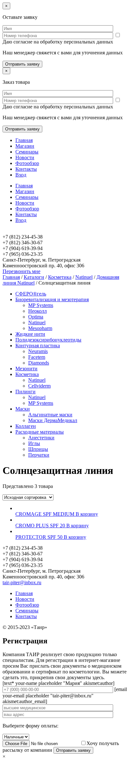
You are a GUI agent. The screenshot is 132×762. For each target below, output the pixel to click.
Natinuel (84, 277)
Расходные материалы (39, 432)
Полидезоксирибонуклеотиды (48, 339)
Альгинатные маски (50, 414)
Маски (22, 409)
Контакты (26, 169)
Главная (24, 140)
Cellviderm (39, 386)
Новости (24, 157)
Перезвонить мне (21, 271)
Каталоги (34, 277)
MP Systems (40, 305)
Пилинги (25, 391)
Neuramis (38, 351)
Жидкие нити (30, 334)
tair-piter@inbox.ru (22, 582)
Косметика (59, 277)
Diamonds (38, 362)
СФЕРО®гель (30, 293)
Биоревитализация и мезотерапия (52, 299)
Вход (20, 174)
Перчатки (38, 455)
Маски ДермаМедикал (52, 420)
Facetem (36, 357)
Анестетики (41, 437)
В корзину (87, 514)
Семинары (26, 151)
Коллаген (25, 426)
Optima (35, 316)
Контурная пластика (37, 345)
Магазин (24, 146)
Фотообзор (27, 163)
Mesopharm (40, 328)
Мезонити (26, 368)
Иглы (34, 443)
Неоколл (37, 311)
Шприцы (38, 449)
